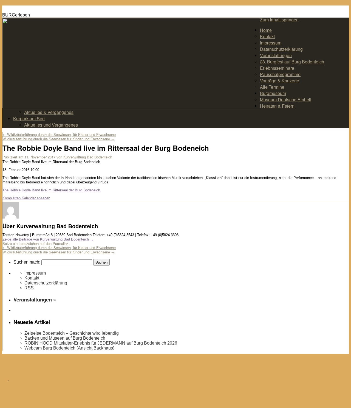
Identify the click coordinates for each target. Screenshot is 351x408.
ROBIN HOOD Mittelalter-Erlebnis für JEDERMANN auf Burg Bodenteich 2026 (100, 343)
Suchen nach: (26, 262)
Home (266, 30)
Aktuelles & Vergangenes (48, 112)
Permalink (61, 243)
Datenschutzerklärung (281, 49)
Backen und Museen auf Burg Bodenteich (64, 338)
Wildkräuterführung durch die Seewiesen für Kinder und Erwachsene (58, 138)
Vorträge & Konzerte (279, 80)
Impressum (270, 43)
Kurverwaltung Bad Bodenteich (87, 157)
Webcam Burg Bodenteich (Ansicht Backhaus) (69, 348)
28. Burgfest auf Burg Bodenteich (292, 61)
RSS (29, 288)
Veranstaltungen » (34, 299)
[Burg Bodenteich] (8, 378)
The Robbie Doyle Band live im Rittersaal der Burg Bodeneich (51, 190)
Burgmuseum (273, 93)
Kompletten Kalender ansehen (26, 198)
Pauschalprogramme (280, 74)
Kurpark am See (29, 118)
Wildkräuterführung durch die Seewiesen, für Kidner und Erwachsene (59, 134)
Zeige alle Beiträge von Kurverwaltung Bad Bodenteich (48, 239)
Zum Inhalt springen (279, 20)
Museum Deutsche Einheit (285, 99)
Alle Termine (272, 87)
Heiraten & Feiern (277, 106)
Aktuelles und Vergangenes (51, 125)
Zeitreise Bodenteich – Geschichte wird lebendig (71, 333)
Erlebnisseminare (277, 68)
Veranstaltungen (276, 55)
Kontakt (267, 36)
